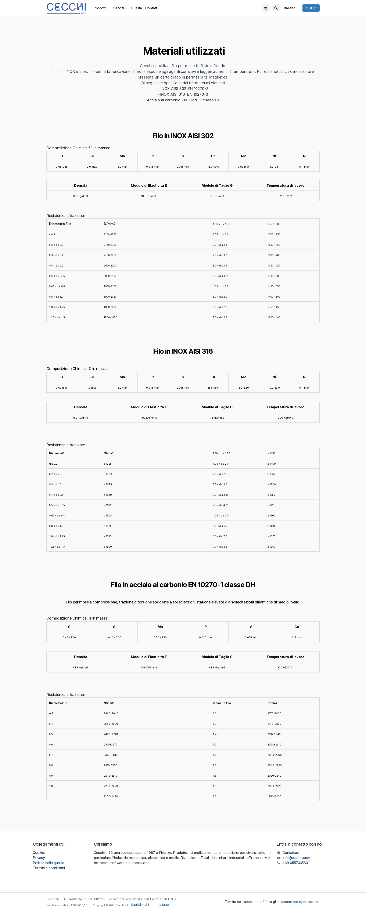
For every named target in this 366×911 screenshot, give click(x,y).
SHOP (311, 8)
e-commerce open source (298, 902)
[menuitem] (101, 8)
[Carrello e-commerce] (265, 8)
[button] (276, 8)
